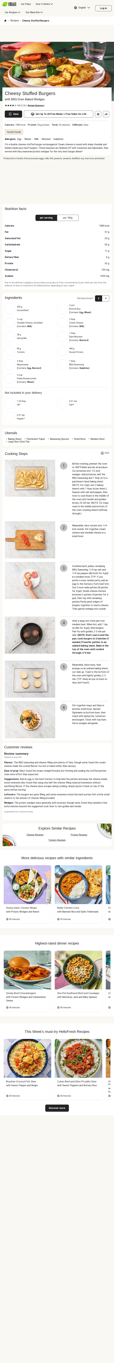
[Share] (106, 114)
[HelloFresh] (9, 4)
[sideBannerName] (57, 181)
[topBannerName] (57, 33)
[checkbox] (6, 105)
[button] (83, 8)
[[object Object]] (98, 114)
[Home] (5, 21)
